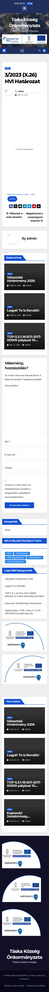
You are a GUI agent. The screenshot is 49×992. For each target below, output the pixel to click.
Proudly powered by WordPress (16, 975)
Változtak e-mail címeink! (14, 986)
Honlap (8, 468)
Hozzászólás (12, 386)
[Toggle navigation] (22, 50)
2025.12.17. (14, 791)
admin (21, 91)
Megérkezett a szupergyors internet (34, 217)
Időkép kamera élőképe (36, 986)
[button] (39, 50)
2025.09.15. (14, 821)
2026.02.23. (14, 729)
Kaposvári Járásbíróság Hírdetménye (23, 603)
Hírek (8, 68)
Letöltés (12, 199)
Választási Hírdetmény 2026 (21, 279)
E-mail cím (10, 455)
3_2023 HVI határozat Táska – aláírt (20, 194)
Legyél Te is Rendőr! (23, 310)
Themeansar (24, 979)
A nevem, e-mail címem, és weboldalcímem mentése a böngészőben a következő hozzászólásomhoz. (18, 491)
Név (7, 441)
